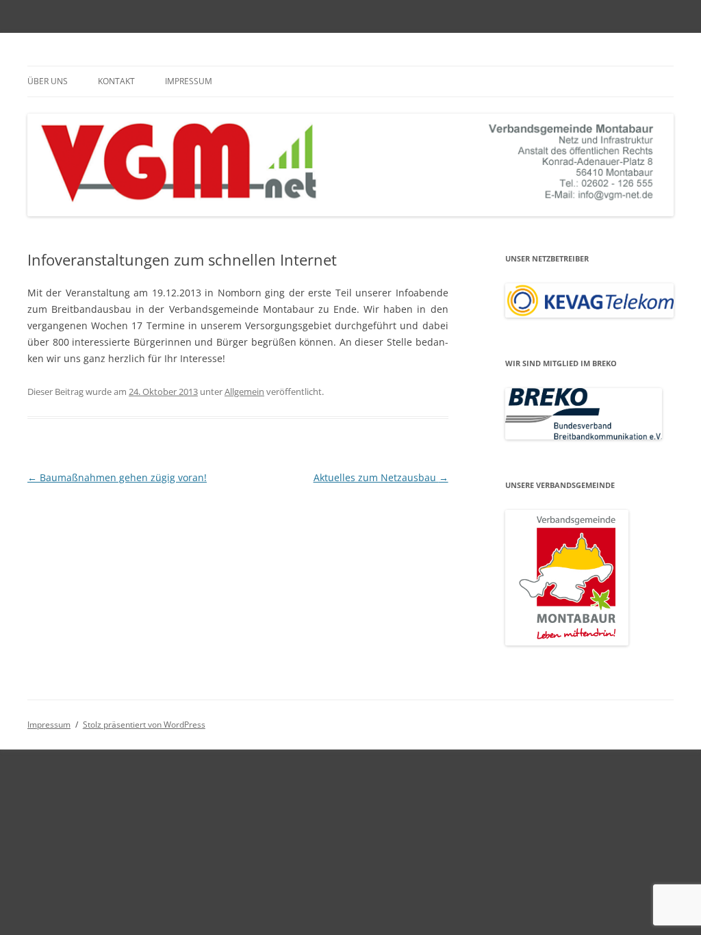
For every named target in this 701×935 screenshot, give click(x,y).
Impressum (188, 81)
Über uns (47, 81)
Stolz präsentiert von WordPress (144, 724)
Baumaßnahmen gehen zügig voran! (117, 477)
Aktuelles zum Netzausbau (381, 477)
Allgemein (244, 391)
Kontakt (116, 81)
